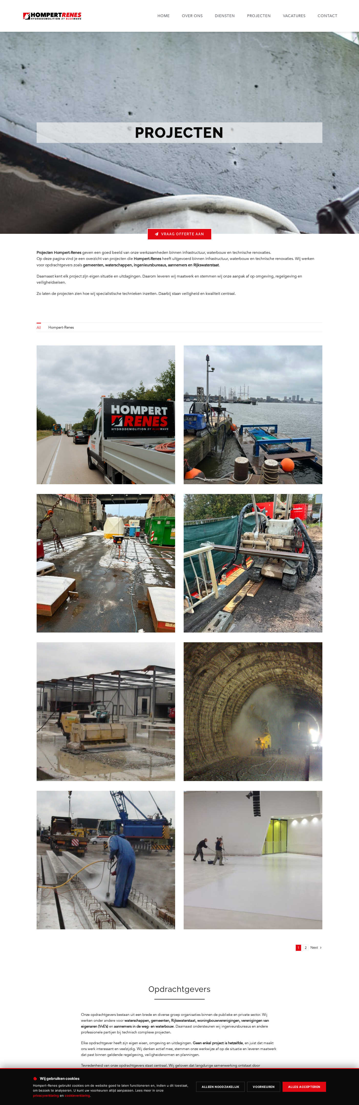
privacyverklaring (46, 1095)
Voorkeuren (264, 1087)
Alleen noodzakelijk (220, 1087)
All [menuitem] (39, 327)
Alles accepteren (304, 1087)
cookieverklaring (77, 1095)
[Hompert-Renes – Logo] (52, 12)
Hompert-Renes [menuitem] (61, 327)
